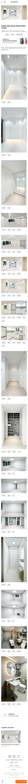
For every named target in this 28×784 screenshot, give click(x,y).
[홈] (5, 2)
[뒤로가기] (2, 2)
